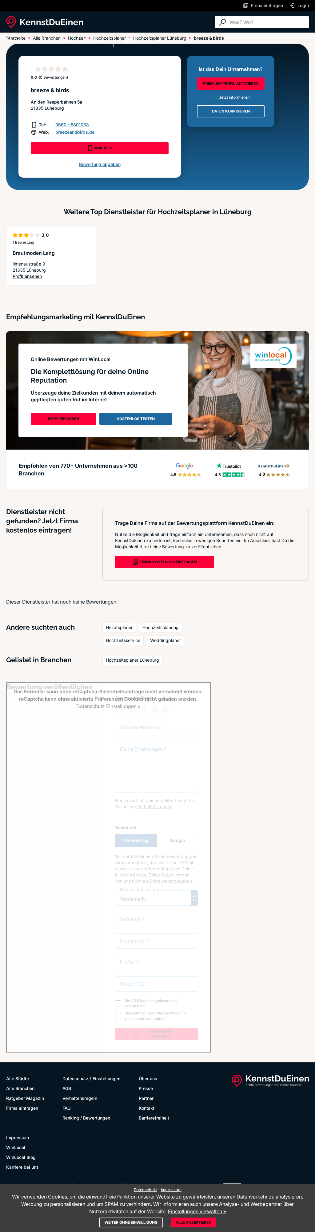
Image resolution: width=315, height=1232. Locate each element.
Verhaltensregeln (79, 1098)
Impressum (17, 1137)
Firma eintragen (22, 1108)
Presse (146, 1088)
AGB (66, 1088)
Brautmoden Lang (34, 253)
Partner (146, 1098)
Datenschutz (75, 1078)
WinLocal (15, 1147)
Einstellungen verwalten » (197, 1211)
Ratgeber (93, 40)
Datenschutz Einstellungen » (108, 706)
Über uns (148, 1078)
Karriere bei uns (22, 1167)
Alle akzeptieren (193, 1222)
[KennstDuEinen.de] (44, 22)
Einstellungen (106, 1078)
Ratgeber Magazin (25, 1098)
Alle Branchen (57, 40)
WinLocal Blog (21, 1157)
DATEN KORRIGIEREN (231, 111)
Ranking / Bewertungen (86, 1117)
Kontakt (146, 1108)
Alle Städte (18, 40)
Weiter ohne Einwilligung (131, 1222)
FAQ (66, 1108)
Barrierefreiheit (154, 1117)
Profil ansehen (32, 276)
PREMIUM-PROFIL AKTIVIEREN (230, 83)
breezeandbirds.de (74, 132)
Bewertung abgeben (100, 164)
